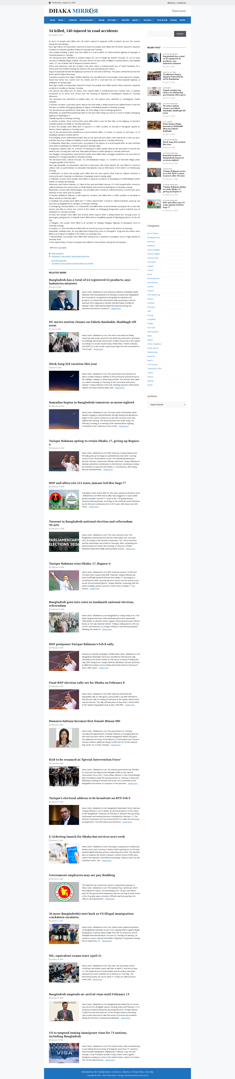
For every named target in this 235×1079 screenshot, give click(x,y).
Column (150, 266)
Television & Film (154, 368)
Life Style (111, 20)
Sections (147, 20)
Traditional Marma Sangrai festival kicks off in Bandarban (173, 76)
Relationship (152, 352)
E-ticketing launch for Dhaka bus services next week (87, 836)
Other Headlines (57, 253)
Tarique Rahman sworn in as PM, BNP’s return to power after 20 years (174, 173)
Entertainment (86, 20)
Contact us (181, 2)
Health (150, 323)
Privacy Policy (138, 1072)
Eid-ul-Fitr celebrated (58, 260)
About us (171, 2)
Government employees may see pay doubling (82, 875)
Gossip (101, 20)
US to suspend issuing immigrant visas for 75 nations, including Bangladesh (88, 1034)
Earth (149, 274)
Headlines (168, 169)
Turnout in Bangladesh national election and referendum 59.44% (91, 523)
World (182, 20)
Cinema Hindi (152, 258)
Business (167, 88)
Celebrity (73, 20)
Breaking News (153, 237)
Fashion (150, 286)
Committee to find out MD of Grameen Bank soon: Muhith (72, 263)
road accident (66, 256)
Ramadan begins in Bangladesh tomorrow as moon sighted (91, 402)
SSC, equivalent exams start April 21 (75, 956)
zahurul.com (143, 1075)
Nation (150, 340)
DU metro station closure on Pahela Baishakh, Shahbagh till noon (92, 323)
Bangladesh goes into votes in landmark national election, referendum (91, 603)
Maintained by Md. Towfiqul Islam (96, 1072)
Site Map (149, 1072)
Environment (152, 282)
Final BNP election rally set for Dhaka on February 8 (87, 683)
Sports (135, 20)
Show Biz (125, 20)
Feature (150, 290)
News (60, 20)
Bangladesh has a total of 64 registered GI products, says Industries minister (90, 281)
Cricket (150, 270)
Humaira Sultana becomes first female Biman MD (84, 721)
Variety (173, 20)
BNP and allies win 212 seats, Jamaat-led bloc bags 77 (87, 483)
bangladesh (55, 256)
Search (180, 34)
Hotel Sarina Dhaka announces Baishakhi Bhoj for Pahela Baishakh (173, 127)
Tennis (150, 372)
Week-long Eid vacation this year (73, 364)
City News (168, 122)
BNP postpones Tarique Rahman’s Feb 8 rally (81, 644)
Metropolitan (152, 331)
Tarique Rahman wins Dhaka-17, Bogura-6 (80, 563)
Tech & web (162, 20)
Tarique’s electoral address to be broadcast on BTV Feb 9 (89, 798)
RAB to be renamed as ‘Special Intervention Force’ (85, 759)
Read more (116, 308)
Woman (150, 381)
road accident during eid (80, 256)
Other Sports (153, 348)
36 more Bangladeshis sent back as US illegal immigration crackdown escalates (91, 915)
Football (150, 303)
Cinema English (153, 254)
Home (52, 20)
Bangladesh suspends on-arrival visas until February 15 (89, 994)
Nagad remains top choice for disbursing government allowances (174, 92)
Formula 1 (151, 307)
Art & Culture (170, 72)
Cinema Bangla (153, 249)
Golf (149, 311)
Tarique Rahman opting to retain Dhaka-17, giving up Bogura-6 (94, 442)
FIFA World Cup (153, 294)
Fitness (150, 299)
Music (149, 335)
